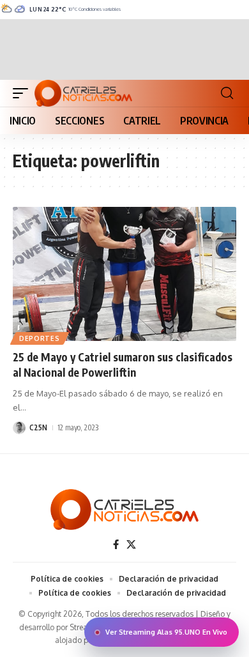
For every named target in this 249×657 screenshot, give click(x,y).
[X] (131, 544)
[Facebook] (116, 544)
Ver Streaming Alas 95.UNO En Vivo (166, 632)
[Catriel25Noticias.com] (83, 93)
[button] (23, 93)
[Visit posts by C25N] (19, 427)
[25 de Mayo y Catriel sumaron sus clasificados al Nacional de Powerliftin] (124, 274)
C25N (38, 427)
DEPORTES (39, 338)
